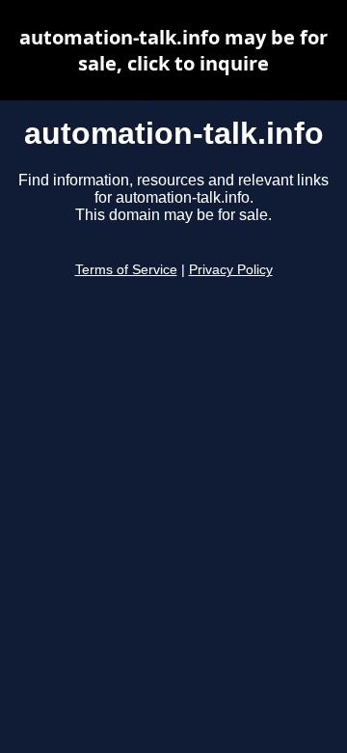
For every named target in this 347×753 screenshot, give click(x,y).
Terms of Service (126, 270)
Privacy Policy (231, 270)
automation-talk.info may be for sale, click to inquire (173, 50)
